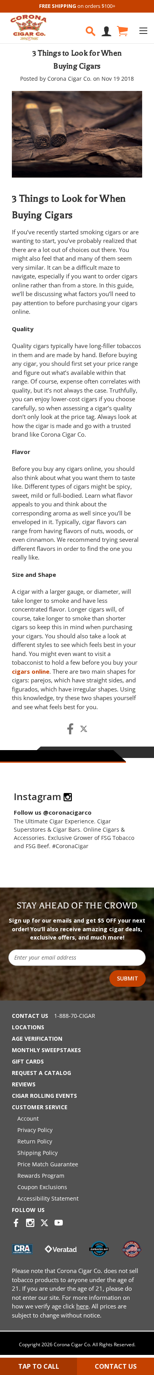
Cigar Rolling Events (44, 1095)
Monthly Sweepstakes (46, 1050)
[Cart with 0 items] (121, 31)
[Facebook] (70, 728)
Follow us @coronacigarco (53, 812)
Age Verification (37, 1038)
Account (28, 1118)
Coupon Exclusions (42, 1187)
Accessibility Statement (48, 1198)
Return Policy (34, 1141)
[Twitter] (84, 728)
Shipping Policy (37, 1152)
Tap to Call (38, 1366)
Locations (28, 1027)
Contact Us (30, 1015)
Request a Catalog (41, 1073)
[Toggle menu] (143, 30)
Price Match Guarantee (47, 1164)
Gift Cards (28, 1061)
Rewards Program (40, 1175)
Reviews (24, 1084)
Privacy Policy (35, 1130)
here (82, 1306)
